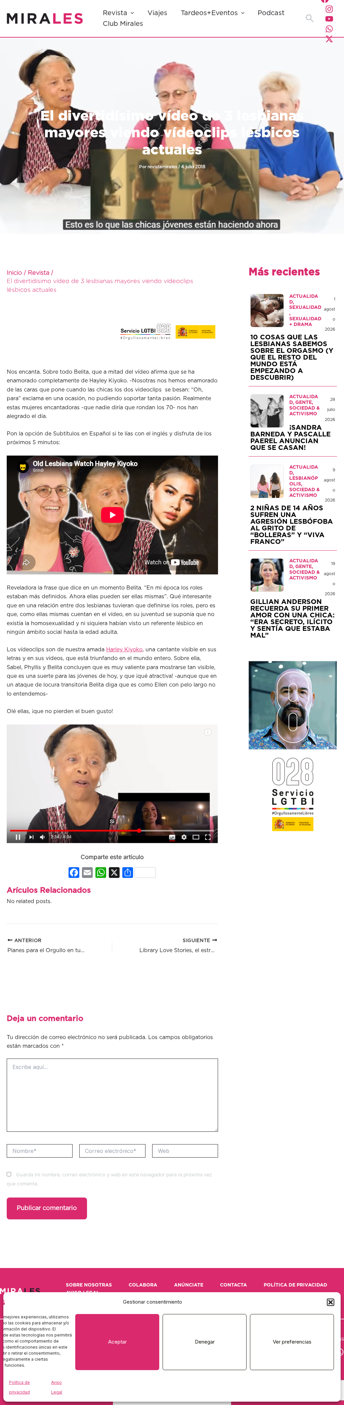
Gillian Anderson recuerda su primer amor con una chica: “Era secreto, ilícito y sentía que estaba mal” (292, 619)
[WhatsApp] (329, 29)
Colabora (143, 1285)
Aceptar (117, 1342)
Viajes (157, 13)
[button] (330, 1302)
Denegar (205, 1342)
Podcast (271, 13)
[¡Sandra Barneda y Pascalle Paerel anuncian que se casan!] (267, 411)
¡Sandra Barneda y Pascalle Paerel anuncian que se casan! (290, 437)
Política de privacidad (295, 1285)
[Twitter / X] (329, 39)
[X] (114, 873)
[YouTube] (329, 19)
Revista (115, 13)
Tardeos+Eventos (209, 13)
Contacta (233, 1285)
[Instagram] (329, 9)
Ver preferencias (292, 1342)
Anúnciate (188, 1285)
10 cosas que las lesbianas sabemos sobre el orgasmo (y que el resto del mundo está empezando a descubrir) (291, 357)
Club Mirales (123, 23)
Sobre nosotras (89, 1285)
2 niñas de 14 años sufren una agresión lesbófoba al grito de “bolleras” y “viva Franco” (291, 525)
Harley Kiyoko (124, 649)
